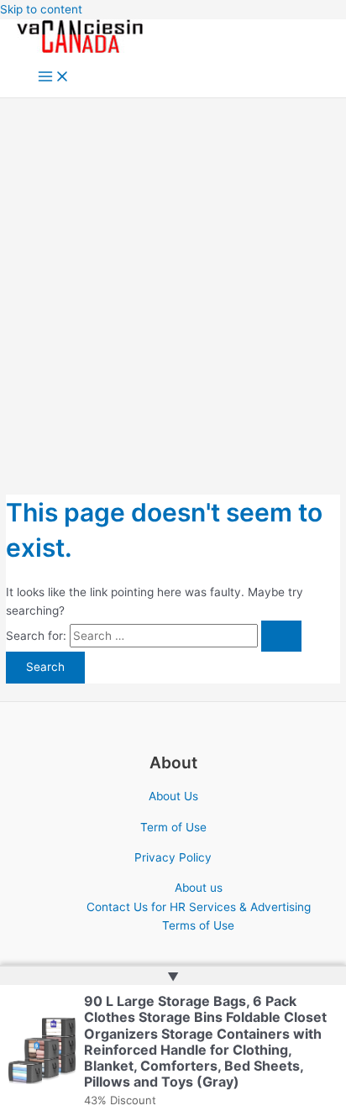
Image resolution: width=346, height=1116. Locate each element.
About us (199, 887)
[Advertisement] (173, 280)
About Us (173, 796)
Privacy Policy (173, 857)
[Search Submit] (281, 636)
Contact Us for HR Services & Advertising (198, 907)
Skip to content (41, 9)
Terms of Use (198, 925)
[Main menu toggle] (54, 77)
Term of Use (173, 827)
